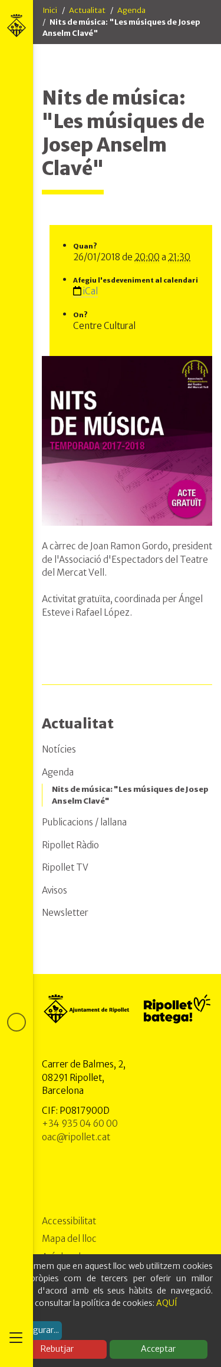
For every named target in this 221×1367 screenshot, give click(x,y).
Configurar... (35, 1330)
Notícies (59, 749)
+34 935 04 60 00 (80, 1123)
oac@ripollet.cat (76, 1137)
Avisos (54, 890)
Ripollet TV (65, 867)
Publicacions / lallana (84, 822)
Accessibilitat (69, 1221)
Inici (49, 10)
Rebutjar (57, 1349)
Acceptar (158, 1349)
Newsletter (65, 912)
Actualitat (87, 10)
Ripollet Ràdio (70, 845)
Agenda (131, 10)
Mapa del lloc (69, 1238)
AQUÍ (166, 1303)
